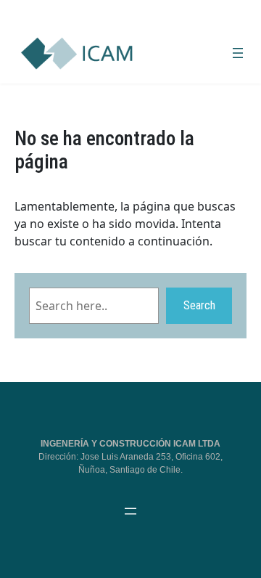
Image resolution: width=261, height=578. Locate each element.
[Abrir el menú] (237, 53)
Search (199, 305)
